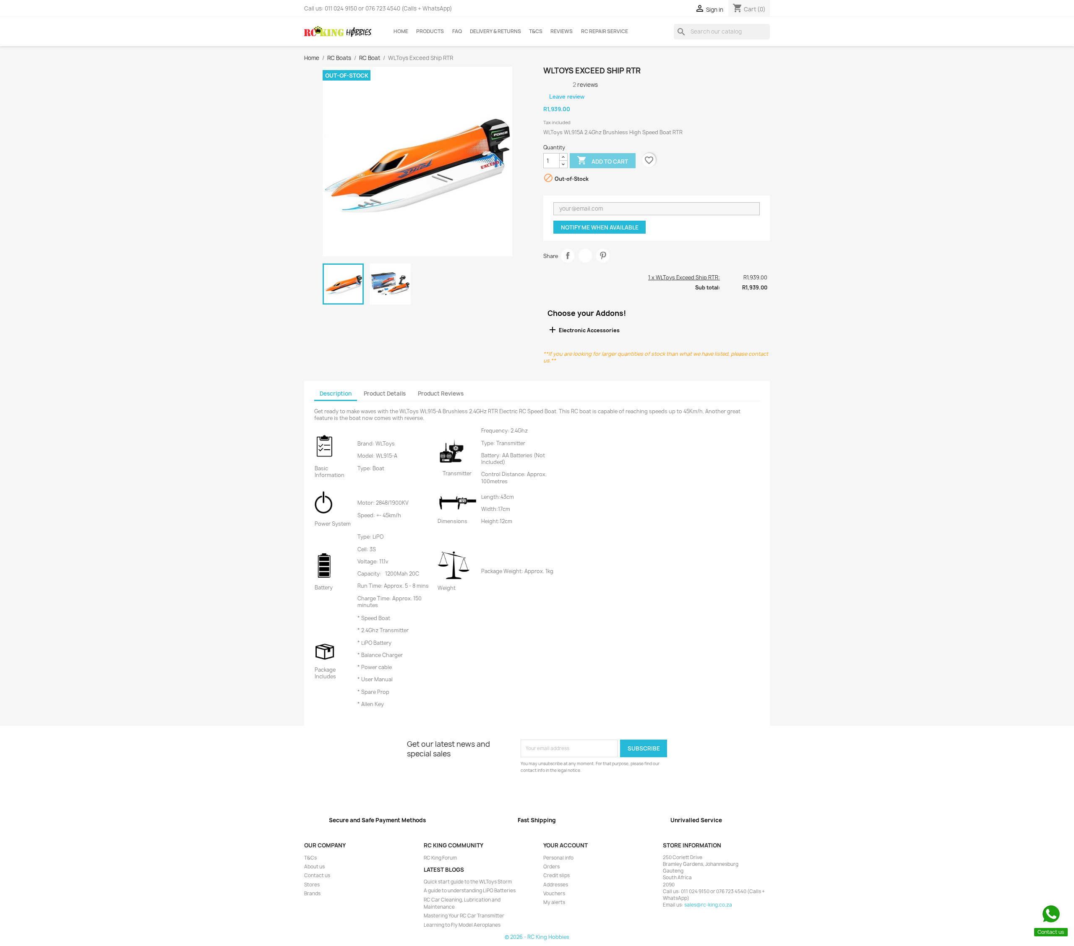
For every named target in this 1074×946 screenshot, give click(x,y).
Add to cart (602, 160)
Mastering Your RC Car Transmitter (464, 915)
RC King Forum (440, 858)
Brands (312, 893)
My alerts (554, 902)
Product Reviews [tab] (441, 393)
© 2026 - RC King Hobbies (537, 937)
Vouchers (554, 893)
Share (568, 256)
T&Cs (535, 31)
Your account (565, 845)
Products (430, 31)
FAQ (457, 31)
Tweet (585, 256)
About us (314, 866)
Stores (312, 884)
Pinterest (603, 256)
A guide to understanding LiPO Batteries (470, 890)
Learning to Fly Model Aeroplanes (462, 925)
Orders (551, 866)
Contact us (317, 875)
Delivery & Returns (495, 31)
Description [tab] (336, 393)
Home (401, 31)
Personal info (558, 858)
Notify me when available (600, 227)
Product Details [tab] (385, 393)
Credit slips (556, 875)
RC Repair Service (604, 31)
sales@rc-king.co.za (708, 905)
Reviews (561, 31)
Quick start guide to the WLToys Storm (468, 881)
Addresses (555, 884)
